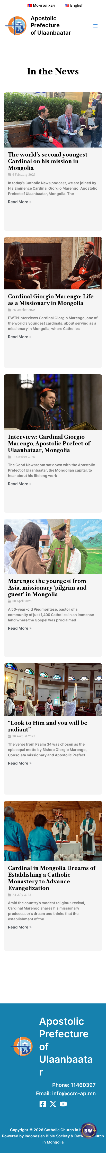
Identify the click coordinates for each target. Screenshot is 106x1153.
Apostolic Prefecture (45, 21)
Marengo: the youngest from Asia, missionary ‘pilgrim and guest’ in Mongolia (47, 588)
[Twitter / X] (53, 1104)
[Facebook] (42, 1104)
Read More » (20, 202)
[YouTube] (63, 1104)
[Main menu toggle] (95, 26)
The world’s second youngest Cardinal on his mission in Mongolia (47, 161)
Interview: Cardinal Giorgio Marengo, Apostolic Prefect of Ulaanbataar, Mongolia (49, 443)
